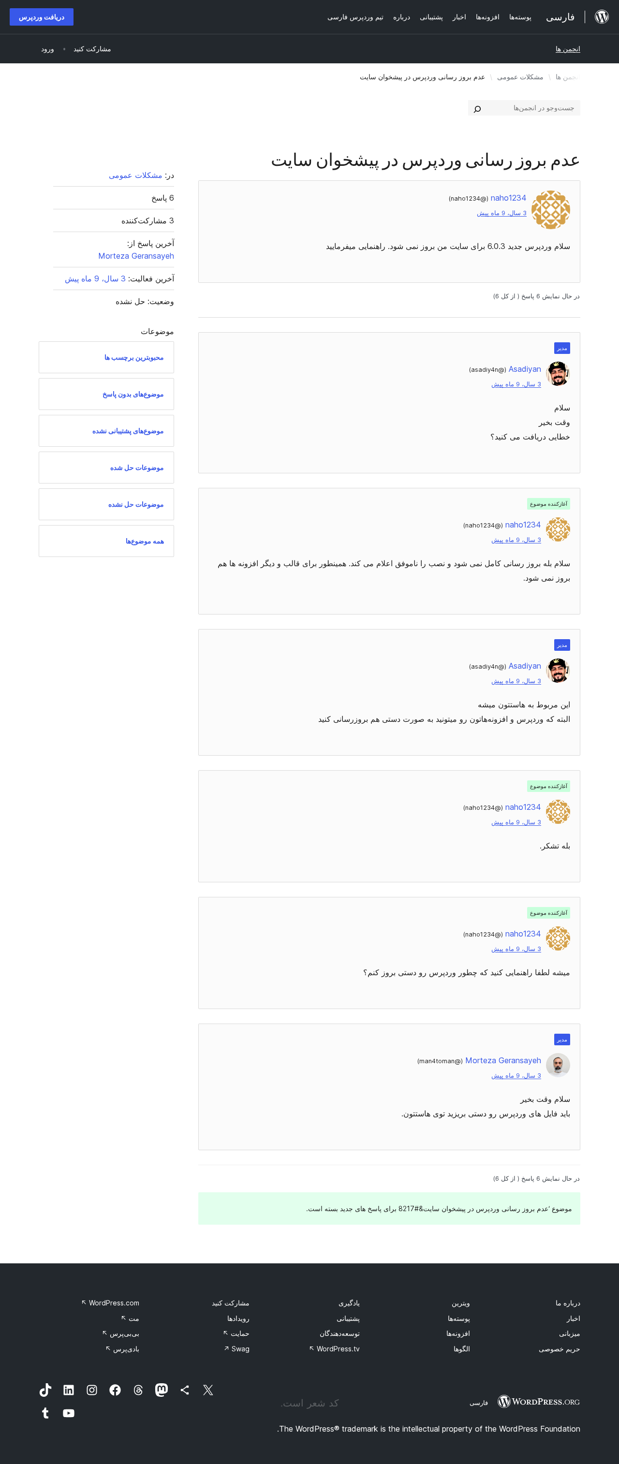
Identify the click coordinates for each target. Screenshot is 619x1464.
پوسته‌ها (459, 1318)
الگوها (462, 1349)
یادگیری (349, 1303)
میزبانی (569, 1333)
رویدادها (238, 1318)
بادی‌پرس (122, 1349)
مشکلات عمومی (520, 77)
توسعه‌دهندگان (340, 1333)
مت (129, 1318)
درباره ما (568, 1303)
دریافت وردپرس (41, 17)
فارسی (479, 1402)
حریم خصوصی (559, 1349)
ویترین (461, 1303)
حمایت (236, 1333)
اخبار (573, 1318)
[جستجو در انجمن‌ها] (477, 108)
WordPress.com (110, 1303)
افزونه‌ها (458, 1333)
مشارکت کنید (231, 1303)
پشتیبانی (348, 1318)
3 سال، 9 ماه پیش (502, 213)
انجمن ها (568, 48)
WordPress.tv (334, 1349)
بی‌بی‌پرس (120, 1333)
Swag (236, 1349)
